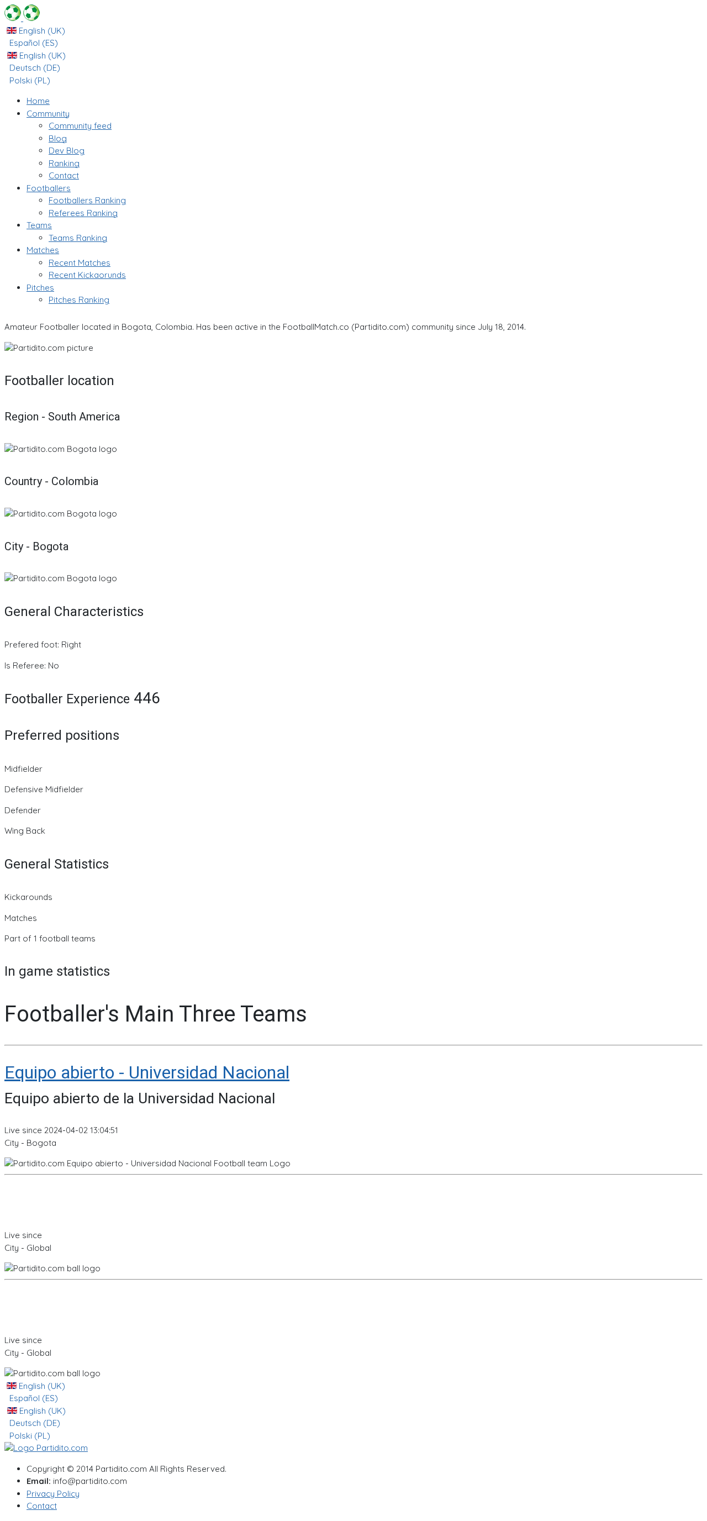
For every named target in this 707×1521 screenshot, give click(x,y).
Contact (42, 1506)
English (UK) (41, 30)
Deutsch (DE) (33, 67)
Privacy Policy (53, 1493)
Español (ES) (32, 43)
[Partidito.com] (22, 18)
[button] (48, 113)
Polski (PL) (28, 80)
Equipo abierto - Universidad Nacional (146, 1072)
